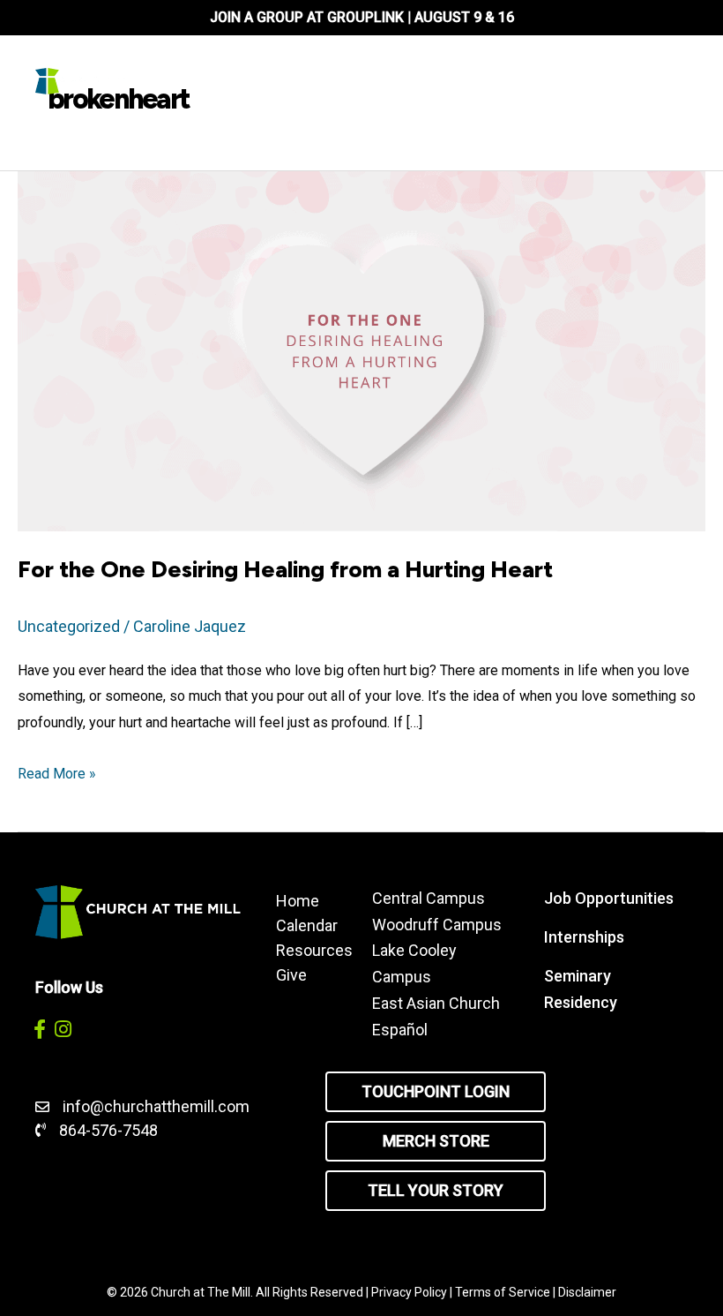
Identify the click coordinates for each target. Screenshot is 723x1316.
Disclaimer (587, 1292)
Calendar (306, 925)
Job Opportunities (609, 898)
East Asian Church (436, 1003)
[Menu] (430, 81)
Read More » (57, 775)
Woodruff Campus (437, 924)
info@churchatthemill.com (158, 1106)
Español (400, 1029)
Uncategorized (69, 626)
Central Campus (428, 898)
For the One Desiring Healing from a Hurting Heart (285, 569)
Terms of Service (502, 1292)
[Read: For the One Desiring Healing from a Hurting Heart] (361, 350)
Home (297, 900)
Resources (306, 950)
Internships (584, 937)
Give (291, 974)
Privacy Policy (409, 1292)
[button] (39, 1030)
